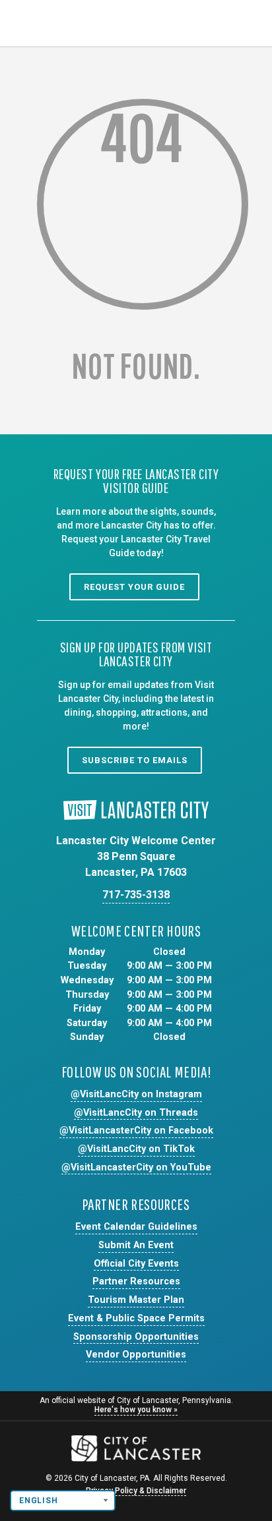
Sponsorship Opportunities (136, 1336)
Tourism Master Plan (136, 1300)
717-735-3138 (136, 894)
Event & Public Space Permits (136, 1318)
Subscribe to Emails (134, 760)
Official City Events (136, 1263)
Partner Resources (136, 1281)
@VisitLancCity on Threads (136, 1112)
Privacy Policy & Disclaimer (136, 1490)
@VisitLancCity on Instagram (136, 1094)
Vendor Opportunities (136, 1354)
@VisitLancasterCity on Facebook (136, 1130)
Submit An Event (136, 1245)
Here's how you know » (136, 1409)
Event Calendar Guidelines (136, 1226)
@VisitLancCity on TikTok (136, 1149)
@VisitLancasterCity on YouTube (136, 1167)
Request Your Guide (134, 587)
